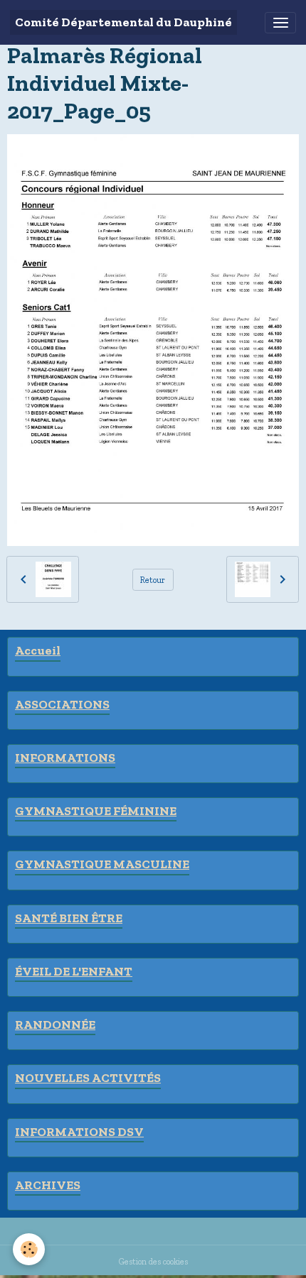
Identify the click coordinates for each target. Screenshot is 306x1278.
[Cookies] (29, 1249)
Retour (152, 579)
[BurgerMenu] (280, 22)
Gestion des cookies (153, 1261)
